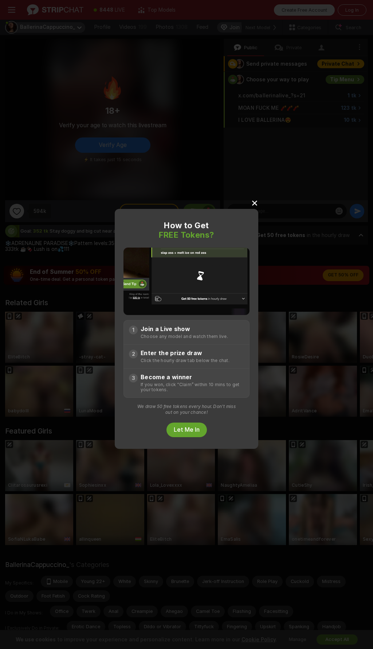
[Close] (255, 203)
